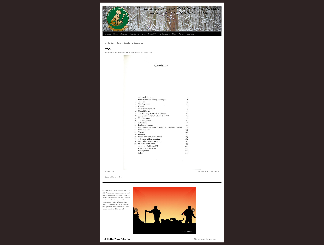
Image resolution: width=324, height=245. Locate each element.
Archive (108, 34)
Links (144, 34)
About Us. (124, 34)
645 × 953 (144, 52)
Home (115, 34)
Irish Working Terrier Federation (116, 239)
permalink (118, 177)
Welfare (181, 34)
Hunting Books (164, 34)
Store (174, 34)
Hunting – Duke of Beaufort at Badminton (124, 43)
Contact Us (152, 34)
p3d (108, 52)
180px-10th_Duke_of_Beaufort (206, 171)
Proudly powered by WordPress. (206, 239)
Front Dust (110, 171)
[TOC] (162, 112)
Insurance (190, 34)
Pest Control (134, 34)
